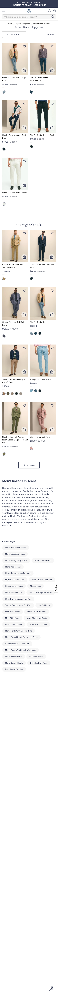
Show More (29, 465)
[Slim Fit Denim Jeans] (43, 303)
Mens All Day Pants (13, 656)
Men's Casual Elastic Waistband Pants (21, 637)
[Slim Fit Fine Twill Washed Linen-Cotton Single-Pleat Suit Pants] (15, 418)
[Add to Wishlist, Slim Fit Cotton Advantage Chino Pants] (24, 348)
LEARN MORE (40, 5)
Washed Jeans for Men (42, 580)
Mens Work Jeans (13, 567)
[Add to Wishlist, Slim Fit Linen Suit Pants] (52, 406)
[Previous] (6, 3)
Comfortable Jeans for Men (17, 644)
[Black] (31, 146)
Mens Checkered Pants (37, 618)
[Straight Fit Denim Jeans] (43, 361)
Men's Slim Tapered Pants (40, 592)
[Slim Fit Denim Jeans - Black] (43, 116)
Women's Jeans (36, 656)
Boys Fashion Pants (38, 663)
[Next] (51, 3)
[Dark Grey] (8, 393)
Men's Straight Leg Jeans (16, 560)
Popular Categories (22, 24)
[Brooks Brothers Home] (29, 11)
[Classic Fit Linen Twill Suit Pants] (15, 303)
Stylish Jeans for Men (14, 580)
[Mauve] (31, 448)
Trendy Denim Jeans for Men (18, 605)
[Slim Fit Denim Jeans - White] (15, 174)
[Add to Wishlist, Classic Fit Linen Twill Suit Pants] (24, 291)
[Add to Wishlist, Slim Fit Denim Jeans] (52, 291)
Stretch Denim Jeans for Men (18, 599)
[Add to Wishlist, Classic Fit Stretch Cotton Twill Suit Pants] (24, 233)
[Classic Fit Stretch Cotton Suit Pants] (43, 246)
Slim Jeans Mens (12, 611)
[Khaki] (12, 393)
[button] (54, 10)
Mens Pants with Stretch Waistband (20, 650)
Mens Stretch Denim (38, 624)
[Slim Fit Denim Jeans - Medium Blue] (43, 59)
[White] (3, 203)
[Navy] (31, 278)
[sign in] (49, 10)
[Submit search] (52, 16)
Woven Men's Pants (13, 624)
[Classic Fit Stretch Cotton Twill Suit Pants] (15, 246)
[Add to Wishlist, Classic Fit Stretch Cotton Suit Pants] (52, 233)
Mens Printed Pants (13, 592)
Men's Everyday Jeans (15, 554)
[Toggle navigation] (3, 11)
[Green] (3, 453)
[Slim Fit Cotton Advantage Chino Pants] (15, 361)
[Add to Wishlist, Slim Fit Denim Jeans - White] (24, 161)
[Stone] (20, 393)
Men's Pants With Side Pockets (18, 631)
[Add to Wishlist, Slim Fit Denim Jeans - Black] (52, 104)
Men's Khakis (44, 605)
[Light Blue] (3, 91)
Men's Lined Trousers (36, 611)
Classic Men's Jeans (14, 586)
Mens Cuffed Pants (42, 560)
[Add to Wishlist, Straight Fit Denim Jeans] (52, 348)
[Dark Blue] (3, 149)
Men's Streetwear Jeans (15, 547)
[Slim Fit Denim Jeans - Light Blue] (15, 59)
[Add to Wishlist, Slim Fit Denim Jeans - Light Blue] (24, 47)
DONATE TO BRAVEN (22, 5)
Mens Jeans (35, 586)
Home (9, 24)
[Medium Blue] (31, 91)
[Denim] (3, 336)
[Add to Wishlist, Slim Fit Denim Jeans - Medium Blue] (52, 47)
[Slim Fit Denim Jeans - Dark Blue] (15, 116)
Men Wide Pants (12, 618)
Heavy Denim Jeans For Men (18, 573)
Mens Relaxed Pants (14, 663)
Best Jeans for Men (14, 669)
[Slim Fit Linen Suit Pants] (43, 418)
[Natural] (3, 278)
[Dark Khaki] (3, 393)
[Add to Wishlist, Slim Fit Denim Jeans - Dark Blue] (24, 104)
